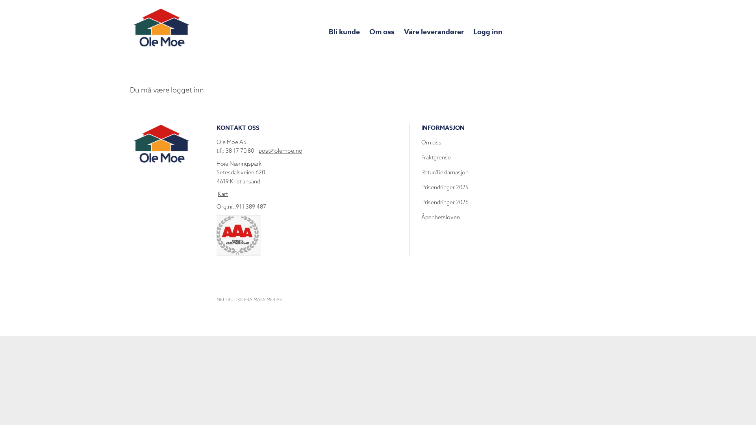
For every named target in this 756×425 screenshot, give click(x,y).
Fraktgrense (436, 157)
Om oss (382, 32)
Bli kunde (344, 32)
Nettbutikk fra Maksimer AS (249, 299)
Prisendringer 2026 (445, 202)
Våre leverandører (434, 32)
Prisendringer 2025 (445, 187)
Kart (223, 194)
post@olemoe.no (280, 150)
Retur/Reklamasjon (445, 172)
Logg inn (487, 32)
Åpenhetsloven (440, 217)
